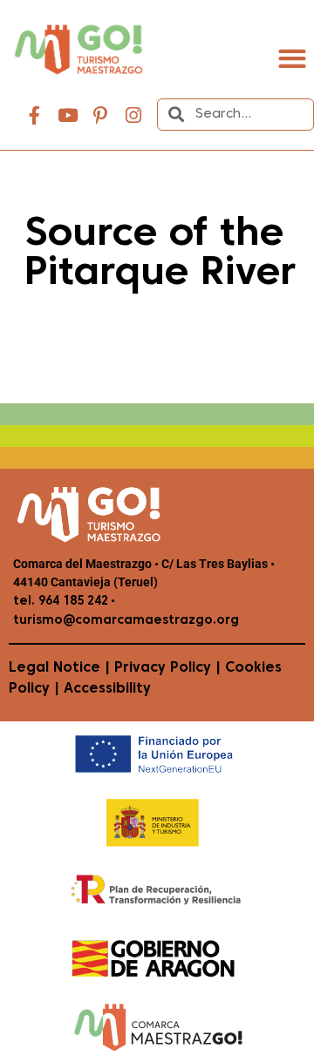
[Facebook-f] (34, 115)
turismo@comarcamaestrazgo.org (126, 620)
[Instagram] (133, 115)
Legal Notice (54, 668)
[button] (292, 59)
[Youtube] (68, 115)
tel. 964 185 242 (60, 601)
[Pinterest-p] (100, 115)
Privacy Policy (162, 668)
